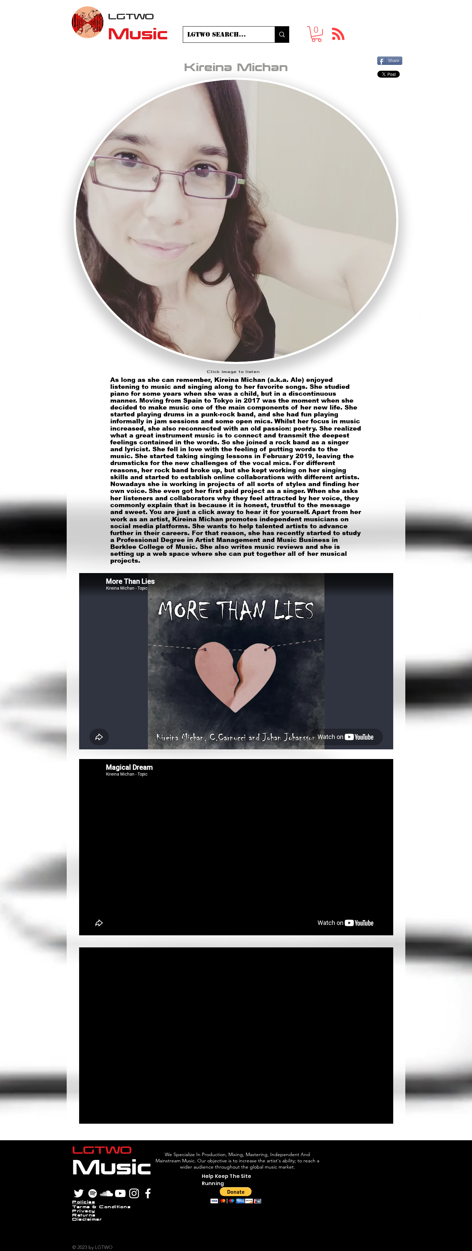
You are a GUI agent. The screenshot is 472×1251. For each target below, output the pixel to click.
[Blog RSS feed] (338, 34)
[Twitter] (78, 1193)
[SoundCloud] (106, 1193)
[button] (316, 34)
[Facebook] (147, 1193)
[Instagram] (134, 1193)
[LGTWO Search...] (282, 34)
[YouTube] (120, 1193)
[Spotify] (92, 1193)
